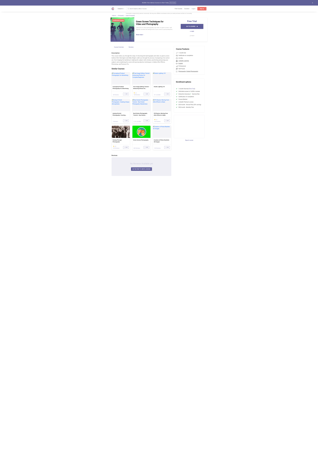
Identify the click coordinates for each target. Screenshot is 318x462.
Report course (189, 140)
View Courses (173, 2)
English (180, 63)
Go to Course (191, 26)
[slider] (134, 93)
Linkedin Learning (183, 61)
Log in (193, 8)
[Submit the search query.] (128, 8)
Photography (121, 15)
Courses (187, 9)
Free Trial (192, 88)
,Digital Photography (192, 71)
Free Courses (178, 8)
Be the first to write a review (141, 169)
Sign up (202, 8)
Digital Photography (130, 15)
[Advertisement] (187, 126)
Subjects (114, 15)
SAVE (192, 31)
